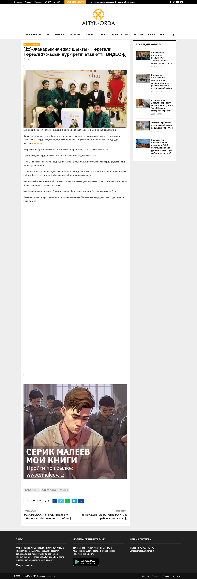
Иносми (138, 34)
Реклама (28, 2)
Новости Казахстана (37, 34)
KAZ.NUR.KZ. (38, 143)
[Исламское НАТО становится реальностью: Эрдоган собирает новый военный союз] (143, 55)
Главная (145, 576)
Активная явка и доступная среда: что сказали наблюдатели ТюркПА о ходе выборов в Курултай (162, 105)
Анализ (90, 34)
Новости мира (120, 34)
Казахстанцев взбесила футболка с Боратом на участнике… (120, 2)
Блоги (151, 34)
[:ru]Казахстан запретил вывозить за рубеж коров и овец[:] (104, 516)
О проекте (18, 2)
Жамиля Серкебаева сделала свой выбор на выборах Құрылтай (162, 125)
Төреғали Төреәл (49, 490)
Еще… (163, 34)
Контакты (38, 2)
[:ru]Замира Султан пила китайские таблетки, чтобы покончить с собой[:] (47, 516)
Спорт (103, 34)
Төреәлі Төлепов (32, 490)
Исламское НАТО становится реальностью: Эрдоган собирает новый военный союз (161, 57)
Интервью (75, 34)
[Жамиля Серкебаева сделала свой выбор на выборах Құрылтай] (143, 125)
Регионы (59, 34)
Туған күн (64, 490)
